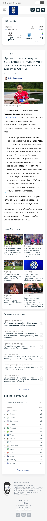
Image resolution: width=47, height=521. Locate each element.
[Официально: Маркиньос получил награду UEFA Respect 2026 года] (13, 295)
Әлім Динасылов (15, 78)
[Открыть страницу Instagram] (32, 10)
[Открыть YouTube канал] (38, 10)
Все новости (23, 389)
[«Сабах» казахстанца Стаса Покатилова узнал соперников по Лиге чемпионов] (13, 245)
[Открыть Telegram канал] (43, 10)
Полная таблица (23, 470)
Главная (6, 54)
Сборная (15, 54)
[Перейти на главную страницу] (13, 10)
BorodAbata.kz (10, 117)
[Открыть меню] (4, 10)
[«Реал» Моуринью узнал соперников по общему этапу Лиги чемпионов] (13, 270)
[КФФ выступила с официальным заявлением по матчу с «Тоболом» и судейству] (33, 270)
